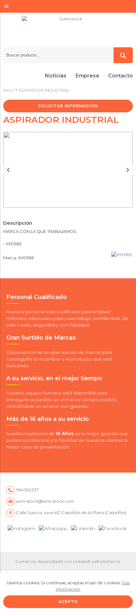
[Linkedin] (83, 527)
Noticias (55, 76)
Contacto (120, 76)
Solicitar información (68, 105)
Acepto (68, 601)
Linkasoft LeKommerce (97, 561)
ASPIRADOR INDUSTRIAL (44, 90)
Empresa (87, 76)
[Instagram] (21, 527)
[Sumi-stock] (68, 31)
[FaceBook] (112, 527)
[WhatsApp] (53, 527)
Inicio (8, 90)
